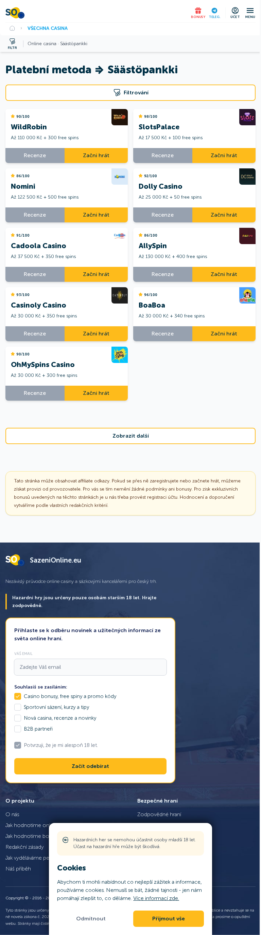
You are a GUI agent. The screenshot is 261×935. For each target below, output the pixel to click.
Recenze (35, 155)
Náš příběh (18, 869)
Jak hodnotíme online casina (39, 825)
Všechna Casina (48, 28)
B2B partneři (38, 729)
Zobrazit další (130, 436)
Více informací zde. (156, 898)
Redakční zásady (24, 847)
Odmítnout (91, 919)
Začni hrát (96, 155)
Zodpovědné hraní (159, 814)
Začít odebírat (90, 766)
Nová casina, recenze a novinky (60, 718)
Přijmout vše (168, 919)
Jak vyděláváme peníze (32, 858)
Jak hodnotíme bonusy (32, 836)
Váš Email (23, 654)
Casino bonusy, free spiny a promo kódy (70, 696)
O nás (12, 814)
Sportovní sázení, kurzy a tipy (56, 707)
